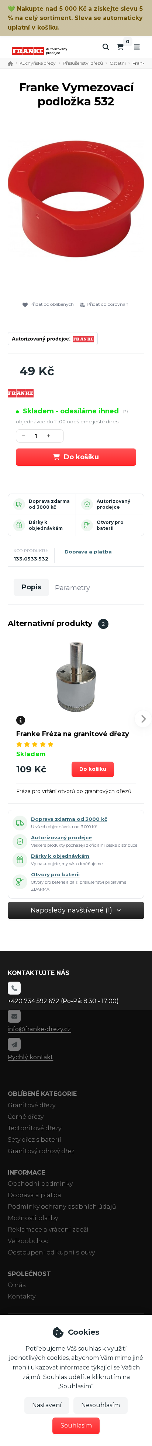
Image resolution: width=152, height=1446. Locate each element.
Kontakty (21, 1296)
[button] (93, 769)
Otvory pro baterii (110, 525)
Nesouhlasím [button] (100, 1405)
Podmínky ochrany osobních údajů (62, 1206)
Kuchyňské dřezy (38, 63)
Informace (26, 1172)
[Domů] (39, 51)
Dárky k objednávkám (46, 525)
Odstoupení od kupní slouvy (51, 1252)
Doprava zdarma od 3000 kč (49, 504)
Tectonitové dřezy (34, 1128)
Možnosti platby (33, 1218)
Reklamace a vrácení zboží (48, 1229)
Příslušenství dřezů (83, 63)
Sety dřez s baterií (34, 1139)
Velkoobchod (28, 1240)
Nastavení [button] (47, 1405)
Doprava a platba (88, 552)
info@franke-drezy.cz (39, 1029)
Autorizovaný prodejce (113, 504)
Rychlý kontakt (30, 1057)
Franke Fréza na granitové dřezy (72, 734)
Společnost (29, 1273)
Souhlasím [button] (76, 1425)
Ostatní (118, 63)
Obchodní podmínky (40, 1183)
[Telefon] (14, 988)
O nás (16, 1284)
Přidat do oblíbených (52, 304)
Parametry (72, 588)
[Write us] (14, 1044)
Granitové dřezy (31, 1105)
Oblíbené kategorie (42, 1093)
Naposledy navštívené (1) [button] (71, 910)
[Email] (14, 1016)
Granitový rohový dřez (41, 1151)
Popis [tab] (31, 587)
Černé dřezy (26, 1116)
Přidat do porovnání (108, 304)
